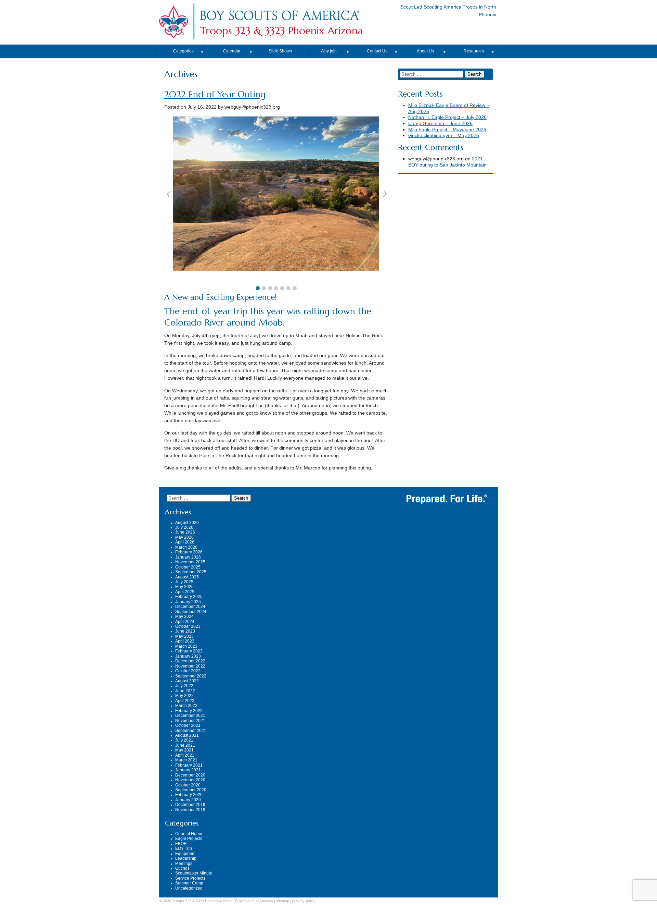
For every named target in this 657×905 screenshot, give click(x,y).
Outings (182, 868)
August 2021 (187, 735)
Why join (329, 51)
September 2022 (190, 676)
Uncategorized (189, 888)
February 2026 (189, 552)
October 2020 (188, 785)
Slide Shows (280, 51)
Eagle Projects (188, 838)
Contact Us (377, 51)
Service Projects (190, 878)
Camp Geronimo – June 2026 (440, 123)
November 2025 (190, 562)
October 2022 (188, 671)
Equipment (185, 854)
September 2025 (190, 572)
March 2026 (186, 547)
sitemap (282, 901)
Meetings (183, 863)
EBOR (181, 844)
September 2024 (190, 612)
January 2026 (188, 557)
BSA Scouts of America (254, 901)
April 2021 (184, 755)
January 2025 (188, 602)
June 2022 (185, 691)
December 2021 (190, 715)
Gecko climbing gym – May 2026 (443, 135)
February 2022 (189, 711)
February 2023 (189, 651)
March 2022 (186, 706)
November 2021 (190, 721)
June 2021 (185, 745)
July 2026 (184, 527)
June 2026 (185, 532)
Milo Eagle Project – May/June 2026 (447, 129)
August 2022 (187, 681)
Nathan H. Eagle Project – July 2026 (447, 117)
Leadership (185, 858)
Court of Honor (189, 834)
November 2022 (190, 666)
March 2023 (186, 646)
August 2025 (187, 577)
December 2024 (190, 606)
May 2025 (184, 587)
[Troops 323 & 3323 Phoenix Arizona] (279, 21)
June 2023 (185, 631)
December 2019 (190, 805)
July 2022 (184, 686)
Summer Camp (189, 883)
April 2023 (184, 641)
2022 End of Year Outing (215, 94)
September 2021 (190, 731)
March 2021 (186, 760)
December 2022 (190, 661)
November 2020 (190, 780)
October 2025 (188, 567)
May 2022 (184, 696)
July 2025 (184, 582)
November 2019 (190, 810)
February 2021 (189, 765)
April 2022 (184, 701)
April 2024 (184, 622)
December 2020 (190, 775)
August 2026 (187, 523)
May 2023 (184, 636)
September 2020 (190, 790)
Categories (183, 51)
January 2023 (188, 656)
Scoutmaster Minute (193, 873)
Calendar (232, 51)
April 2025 (184, 592)
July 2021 (184, 740)
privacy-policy (303, 901)
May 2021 (184, 750)
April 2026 (184, 542)
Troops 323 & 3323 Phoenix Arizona (281, 30)
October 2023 (188, 626)
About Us (425, 51)
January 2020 (188, 800)
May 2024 (184, 616)
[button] (258, 288)
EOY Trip (183, 848)
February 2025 (189, 597)
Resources (474, 51)
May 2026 (184, 537)
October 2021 (188, 725)
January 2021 (188, 770)
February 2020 (189, 795)
